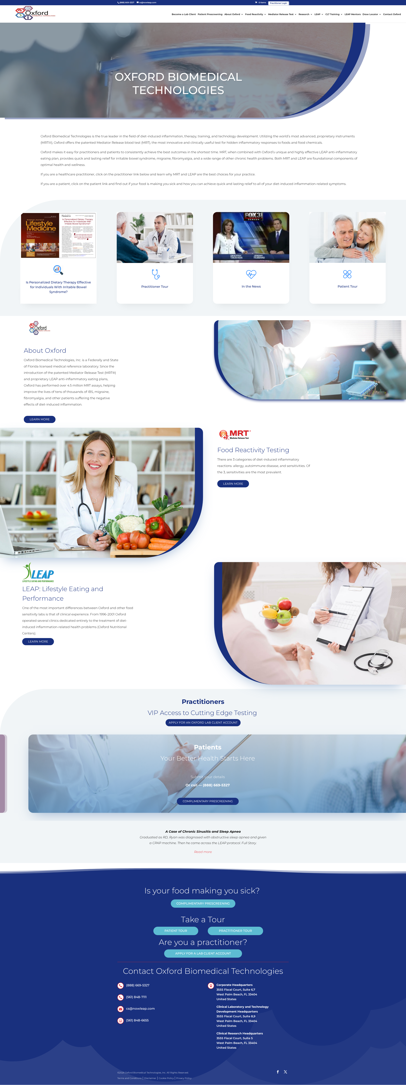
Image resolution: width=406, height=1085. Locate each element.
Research (304, 14)
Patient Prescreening (210, 14)
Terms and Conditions (129, 1078)
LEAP (317, 14)
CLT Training (332, 14)
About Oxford (232, 14)
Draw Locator (370, 14)
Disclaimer (150, 1078)
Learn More (40, 419)
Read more (203, 852)
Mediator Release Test (281, 14)
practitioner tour (235, 931)
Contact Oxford (392, 14)
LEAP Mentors (353, 14)
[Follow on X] (285, 1072)
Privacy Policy (183, 1078)
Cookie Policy (166, 1078)
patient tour (175, 931)
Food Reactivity (254, 14)
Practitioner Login (278, 3)
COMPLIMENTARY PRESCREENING (208, 801)
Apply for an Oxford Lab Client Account (203, 722)
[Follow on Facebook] (278, 1072)
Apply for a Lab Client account (203, 953)
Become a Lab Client (184, 14)
